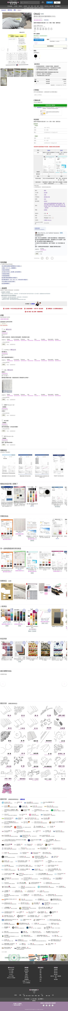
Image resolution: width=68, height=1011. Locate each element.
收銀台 (26, 974)
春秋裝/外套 (47, 197)
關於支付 (56, 971)
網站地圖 (56, 979)
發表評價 (4, 323)
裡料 (40, 972)
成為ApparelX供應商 (11, 977)
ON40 (48, 150)
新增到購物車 (50, 46)
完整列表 (22, 799)
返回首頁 (26, 969)
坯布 (40, 979)
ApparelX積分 (11, 976)
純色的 (45, 201)
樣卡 (40, 981)
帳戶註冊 (50, 2)
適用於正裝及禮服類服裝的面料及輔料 (53, 203)
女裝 (45, 194)
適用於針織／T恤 (53, 204)
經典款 (45, 210)
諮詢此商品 (65, 48)
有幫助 (37, 253)
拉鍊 (40, 976)
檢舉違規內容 (12, 344)
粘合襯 (45, 192)
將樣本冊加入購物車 (50, 105)
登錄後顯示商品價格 (39, 39)
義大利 (29, 995)
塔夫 (45, 199)
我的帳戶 (26, 976)
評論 (41, 253)
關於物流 (56, 972)
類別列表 (10, 10)
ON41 (61, 150)
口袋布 (40, 977)
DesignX (11, 974)
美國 (20, 995)
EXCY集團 (11, 971)
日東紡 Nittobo (40, 25)
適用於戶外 (60, 204)
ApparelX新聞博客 (26, 982)
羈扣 (40, 971)
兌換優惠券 (26, 979)
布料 (40, 969)
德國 (38, 995)
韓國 (46, 995)
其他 (56, 977)
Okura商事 (11, 972)
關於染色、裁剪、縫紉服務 (56, 976)
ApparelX (3, 10)
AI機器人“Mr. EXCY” (26, 981)
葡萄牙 (36, 995)
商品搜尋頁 (26, 971)
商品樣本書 (39, 107)
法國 (26, 995)
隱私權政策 (54, 1003)
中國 (42, 995)
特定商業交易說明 (47, 1003)
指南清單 (56, 969)
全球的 (15, 995)
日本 (53, 995)
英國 (24, 995)
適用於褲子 (57, 206)
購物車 (26, 972)
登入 (57, 2)
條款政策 (42, 1003)
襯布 (15, 10)
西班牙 (33, 995)
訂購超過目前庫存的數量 (47, 72)
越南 (49, 995)
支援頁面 (33, 303)
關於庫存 (56, 974)
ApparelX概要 (11, 969)
